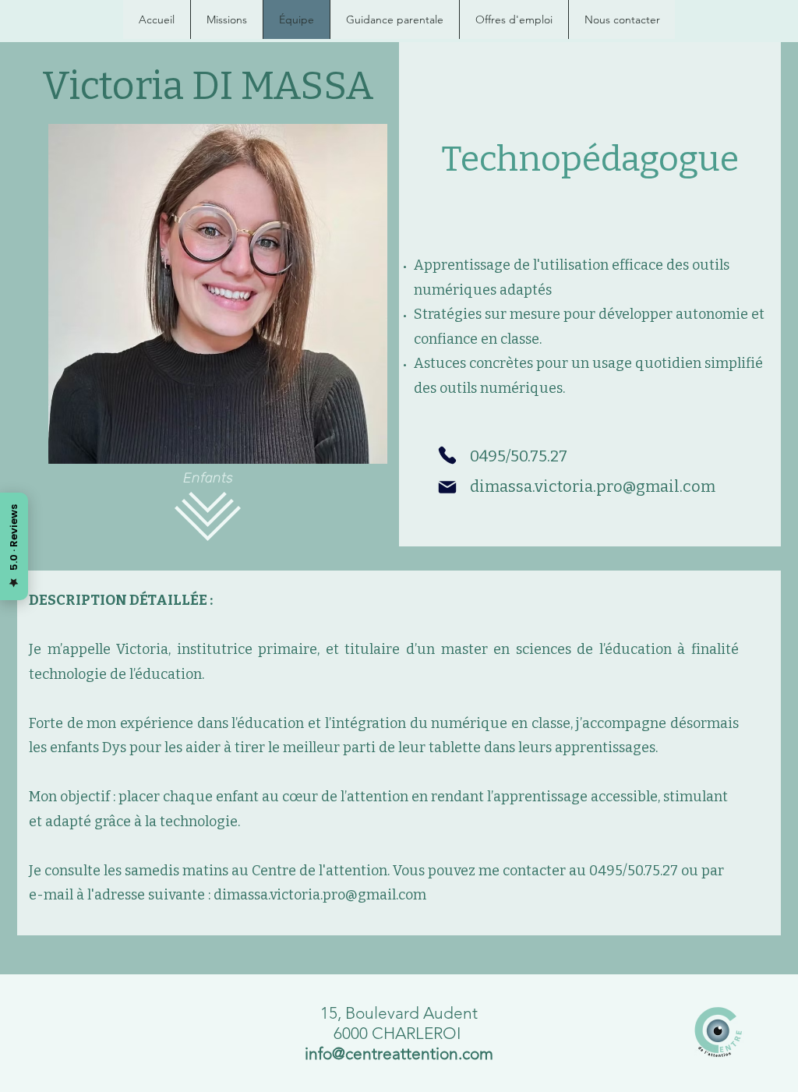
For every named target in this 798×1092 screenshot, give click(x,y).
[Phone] (447, 455)
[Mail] (447, 487)
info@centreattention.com (399, 1053)
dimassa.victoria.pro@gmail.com (592, 486)
